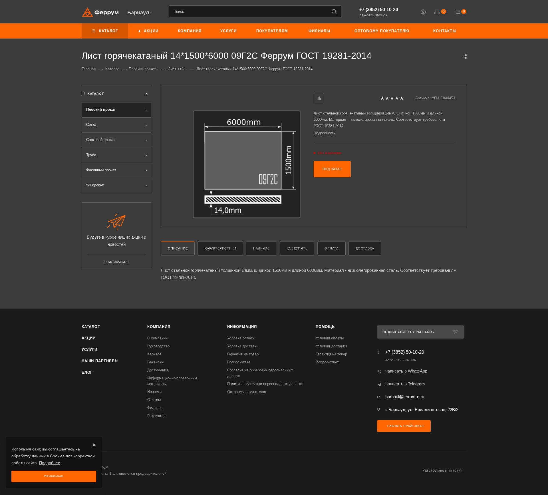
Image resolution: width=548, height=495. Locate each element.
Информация (242, 327)
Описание (178, 248)
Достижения (157, 370)
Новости (154, 392)
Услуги (89, 349)
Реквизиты (156, 416)
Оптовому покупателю (246, 392)
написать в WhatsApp (406, 371)
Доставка (365, 248)
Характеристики (220, 248)
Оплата (332, 248)
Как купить (297, 248)
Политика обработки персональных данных (264, 384)
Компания (158, 327)
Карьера (154, 354)
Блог (87, 372)
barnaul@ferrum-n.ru (404, 396)
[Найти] (334, 11)
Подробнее (49, 462)
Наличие (261, 248)
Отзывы (154, 400)
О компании (157, 338)
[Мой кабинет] (423, 12)
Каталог (91, 327)
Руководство (158, 346)
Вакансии (155, 362)
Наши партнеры (100, 361)
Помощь (325, 327)
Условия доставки (242, 346)
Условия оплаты (241, 338)
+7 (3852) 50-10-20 (378, 9)
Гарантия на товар (243, 354)
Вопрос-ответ (238, 362)
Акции (89, 338)
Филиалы (155, 408)
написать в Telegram (405, 383)
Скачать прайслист (405, 426)
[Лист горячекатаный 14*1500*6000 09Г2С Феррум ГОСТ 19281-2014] (247, 164)
